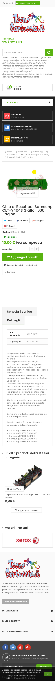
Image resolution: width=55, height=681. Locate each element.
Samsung (38, 151)
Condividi (23, 220)
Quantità (7, 249)
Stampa (11, 272)
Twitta (9, 220)
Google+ (39, 220)
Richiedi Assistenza (16, 601)
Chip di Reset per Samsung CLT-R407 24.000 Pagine (27, 496)
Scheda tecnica (19, 311)
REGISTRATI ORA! (27, 3)
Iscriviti (44, 666)
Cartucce (22, 151)
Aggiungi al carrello (28, 510)
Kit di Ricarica (11, 154)
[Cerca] (49, 52)
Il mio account (11, 621)
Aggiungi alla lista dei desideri (22, 265)
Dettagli (13, 320)
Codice (6, 232)
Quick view (15, 489)
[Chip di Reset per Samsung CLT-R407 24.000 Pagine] (27, 478)
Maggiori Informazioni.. (25, 678)
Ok (48, 674)
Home (9, 151)
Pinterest (10, 226)
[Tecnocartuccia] (27, 21)
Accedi (9, 3)
